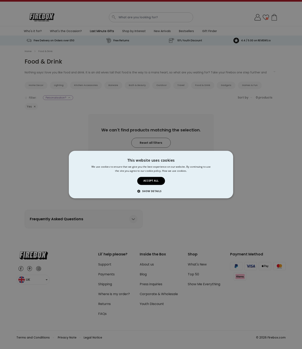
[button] (150, 191)
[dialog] (151, 174)
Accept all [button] (151, 181)
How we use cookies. (174, 171)
